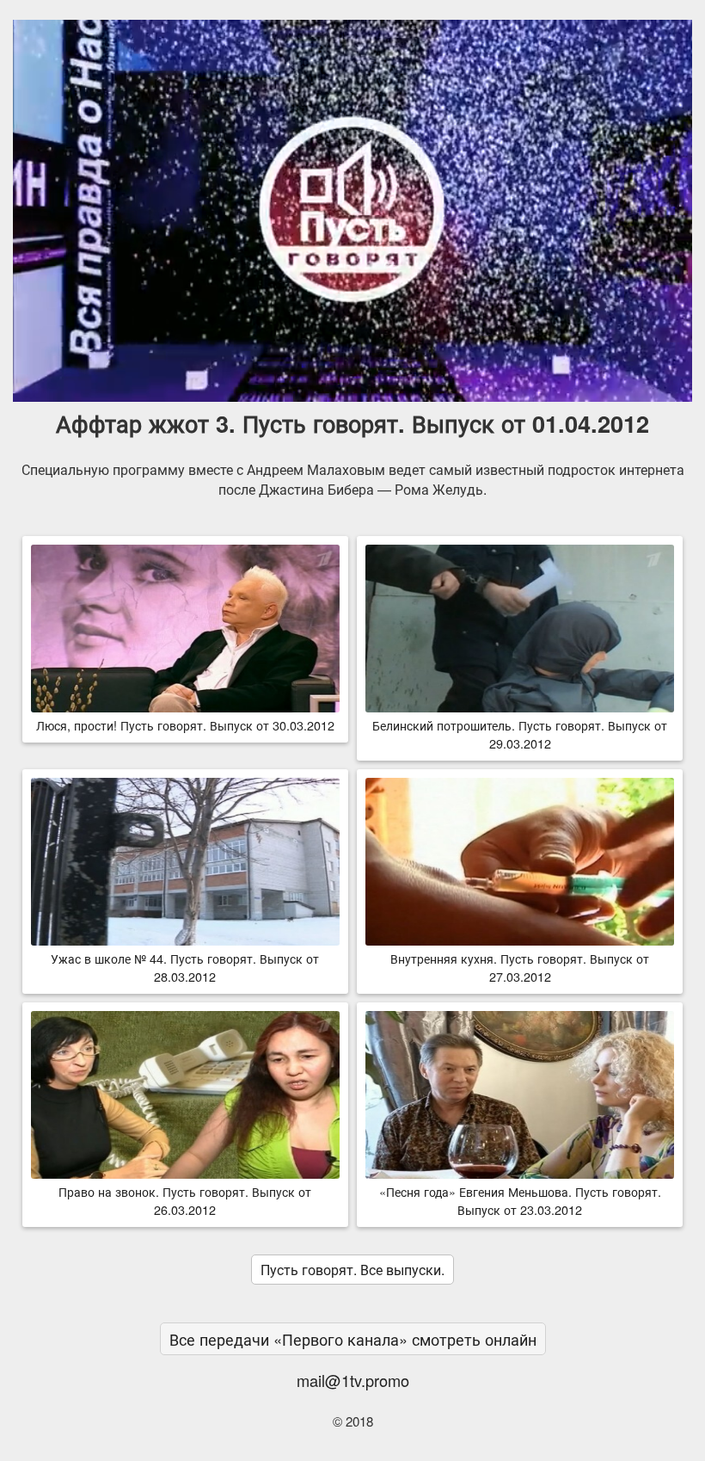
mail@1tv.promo (353, 1380)
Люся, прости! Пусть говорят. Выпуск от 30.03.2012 (185, 725)
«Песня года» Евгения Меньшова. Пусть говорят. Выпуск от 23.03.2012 (520, 1200)
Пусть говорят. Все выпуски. (352, 1269)
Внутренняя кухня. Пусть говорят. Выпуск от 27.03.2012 (519, 967)
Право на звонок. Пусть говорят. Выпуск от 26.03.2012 (184, 1200)
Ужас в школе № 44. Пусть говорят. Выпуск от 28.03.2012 (185, 967)
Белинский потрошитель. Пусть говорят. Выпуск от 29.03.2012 (519, 734)
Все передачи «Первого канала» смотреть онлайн (352, 1339)
